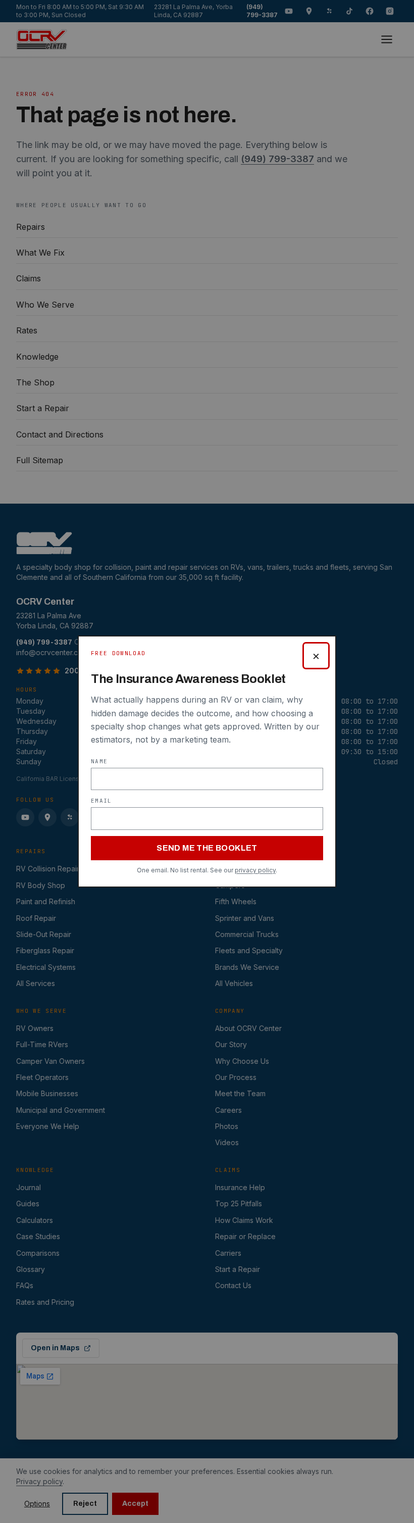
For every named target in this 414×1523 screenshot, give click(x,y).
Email (101, 800)
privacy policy (255, 870)
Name (99, 761)
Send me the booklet (207, 848)
